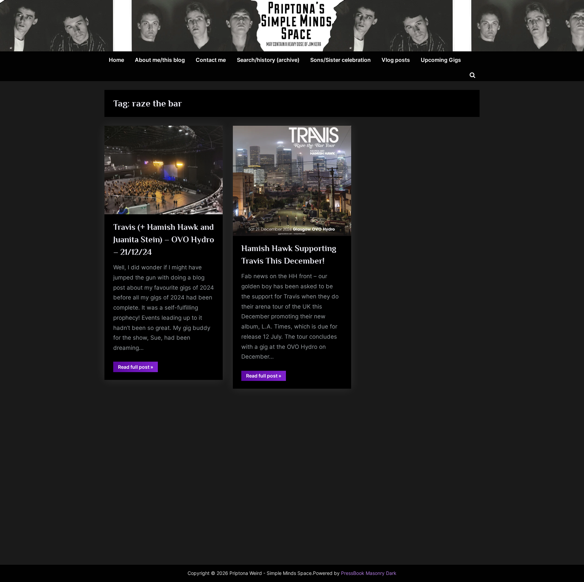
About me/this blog (160, 59)
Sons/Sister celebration (340, 59)
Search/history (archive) (268, 59)
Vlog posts (396, 59)
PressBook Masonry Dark (368, 573)
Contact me (211, 59)
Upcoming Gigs (441, 59)
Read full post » (138, 368)
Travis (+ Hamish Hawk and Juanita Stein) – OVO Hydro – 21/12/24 (163, 239)
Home (116, 59)
